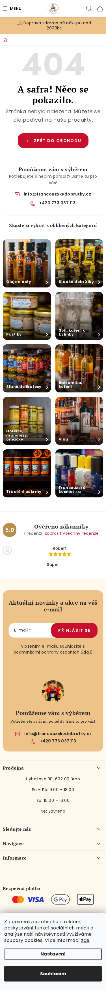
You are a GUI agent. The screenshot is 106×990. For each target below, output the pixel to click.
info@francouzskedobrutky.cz (57, 194)
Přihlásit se (74, 630)
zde (85, 940)
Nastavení (53, 954)
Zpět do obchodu (57, 140)
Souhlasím (53, 973)
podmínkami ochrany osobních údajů (53, 652)
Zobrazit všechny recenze (72, 533)
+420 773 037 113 (57, 203)
